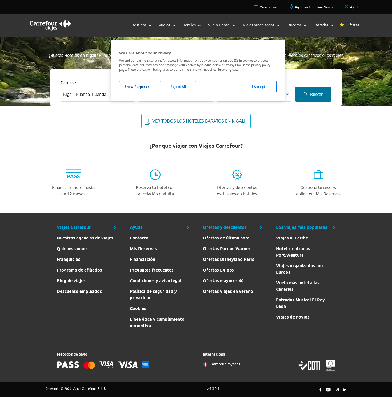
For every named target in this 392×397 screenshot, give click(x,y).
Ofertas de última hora (226, 238)
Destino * (68, 83)
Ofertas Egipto (218, 270)
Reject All (178, 87)
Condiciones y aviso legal (155, 280)
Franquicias (68, 259)
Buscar (316, 94)
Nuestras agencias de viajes (85, 238)
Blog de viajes (71, 280)
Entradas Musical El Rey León (300, 303)
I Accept (258, 87)
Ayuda (354, 7)
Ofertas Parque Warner (226, 248)
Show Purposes (137, 87)
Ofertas (352, 25)
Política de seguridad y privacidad (153, 294)
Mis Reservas (143, 248)
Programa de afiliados (79, 270)
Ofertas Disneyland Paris (228, 259)
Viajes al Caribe (292, 238)
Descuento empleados (79, 291)
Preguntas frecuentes (152, 270)
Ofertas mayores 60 (223, 280)
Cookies (138, 308)
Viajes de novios (293, 317)
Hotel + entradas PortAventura (293, 252)
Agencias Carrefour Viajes (314, 7)
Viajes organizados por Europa (299, 269)
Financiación (142, 259)
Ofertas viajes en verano (228, 291)
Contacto (139, 238)
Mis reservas (268, 7)
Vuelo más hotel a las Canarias (297, 286)
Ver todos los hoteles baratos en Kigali (198, 121)
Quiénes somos (72, 248)
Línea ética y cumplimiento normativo (157, 322)
